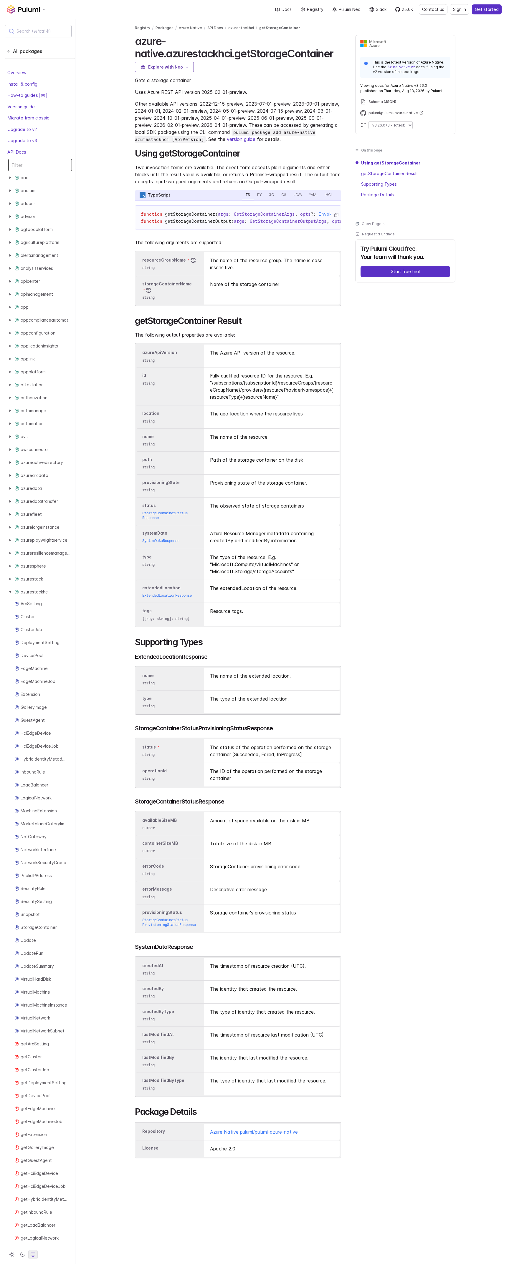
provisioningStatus (162, 912)
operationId (154, 770)
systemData (154, 532)
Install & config (22, 84)
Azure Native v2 (401, 67)
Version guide (21, 106)
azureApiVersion (159, 352)
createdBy (153, 988)
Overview (17, 73)
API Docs (16, 152)
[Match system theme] (33, 1254)
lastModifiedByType (163, 1080)
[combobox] (38, 31)
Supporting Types (379, 184)
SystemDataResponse (160, 541)
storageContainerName (167, 283)
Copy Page (371, 224)
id (144, 375)
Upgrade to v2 (22, 129)
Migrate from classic (28, 118)
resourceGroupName (164, 259)
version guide (241, 139)
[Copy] (336, 215)
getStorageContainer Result (389, 173)
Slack (381, 9)
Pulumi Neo (350, 9)
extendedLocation (161, 587)
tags (147, 610)
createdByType (158, 1011)
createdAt (152, 965)
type (147, 556)
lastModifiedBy (158, 1057)
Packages (164, 28)
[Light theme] (11, 1254)
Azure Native (190, 28)
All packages (27, 51)
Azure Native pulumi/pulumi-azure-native (254, 1132)
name (148, 436)
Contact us (433, 9)
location (150, 413)
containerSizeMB (160, 843)
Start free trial (405, 271)
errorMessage (157, 889)
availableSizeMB (159, 820)
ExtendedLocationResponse (167, 595)
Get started (487, 9)
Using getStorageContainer (390, 162)
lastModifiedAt (158, 1034)
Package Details (377, 194)
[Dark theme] (22, 1254)
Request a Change (378, 234)
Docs (287, 9)
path (147, 459)
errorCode (153, 866)
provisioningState (161, 482)
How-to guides (26, 95)
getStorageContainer (279, 28)
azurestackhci (241, 28)
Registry (315, 9)
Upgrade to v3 (22, 141)
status (149, 505)
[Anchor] (338, 52)
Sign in (459, 9)
